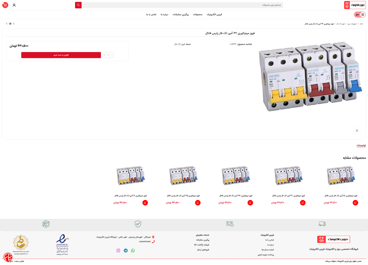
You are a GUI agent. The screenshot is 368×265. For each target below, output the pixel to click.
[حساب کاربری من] (14, 5)
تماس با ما (269, 239)
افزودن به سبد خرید (61, 55)
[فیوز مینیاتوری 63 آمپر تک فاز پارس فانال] (235, 177)
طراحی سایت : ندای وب (15, 261)
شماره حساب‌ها (268, 249)
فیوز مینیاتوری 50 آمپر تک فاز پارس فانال (341, 195)
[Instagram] (118, 250)
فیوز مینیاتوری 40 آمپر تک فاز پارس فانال (288, 195)
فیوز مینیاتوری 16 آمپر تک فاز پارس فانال (131, 195)
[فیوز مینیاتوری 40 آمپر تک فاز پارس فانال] (288, 177)
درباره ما (270, 244)
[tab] (361, 145)
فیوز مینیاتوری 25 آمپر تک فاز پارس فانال (183, 195)
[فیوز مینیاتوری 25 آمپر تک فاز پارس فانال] (183, 177)
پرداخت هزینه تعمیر (266, 254)
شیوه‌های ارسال (203, 249)
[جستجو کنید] (78, 5)
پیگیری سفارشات (202, 239)
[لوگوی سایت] (355, 5)
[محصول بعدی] (7, 24)
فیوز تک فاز (341, 23)
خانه (361, 23)
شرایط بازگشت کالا (201, 244)
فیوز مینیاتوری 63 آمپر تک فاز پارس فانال (235, 195)
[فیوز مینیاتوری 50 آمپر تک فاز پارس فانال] (341, 177)
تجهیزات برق (352, 23)
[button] (355, 202)
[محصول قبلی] (13, 24)
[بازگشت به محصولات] (10, 24)
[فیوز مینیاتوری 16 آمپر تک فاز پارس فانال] (130, 177)
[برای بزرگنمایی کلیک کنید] (357, 130)
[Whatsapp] (132, 250)
